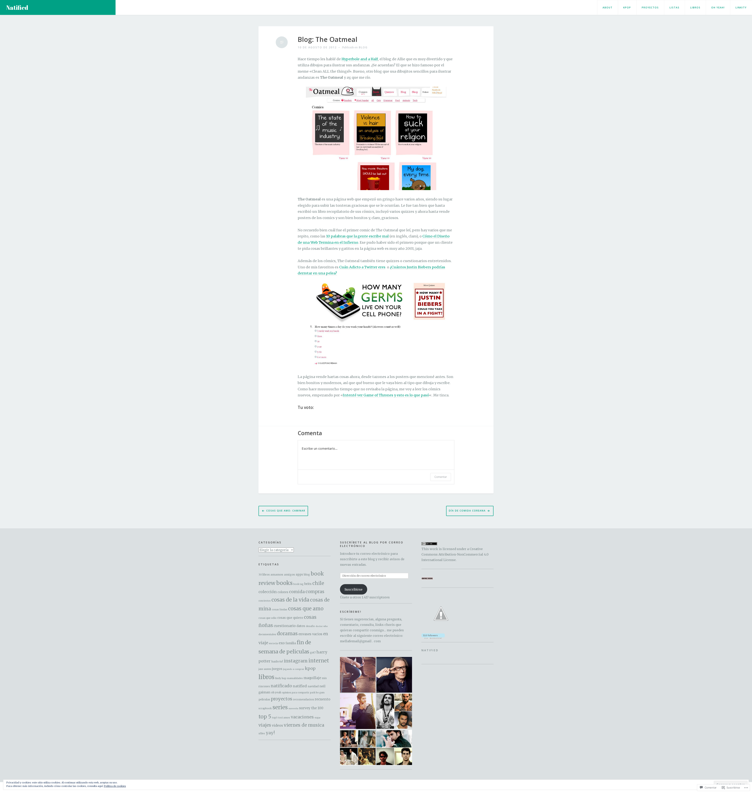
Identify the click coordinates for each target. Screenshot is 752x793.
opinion (286, 692)
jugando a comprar (293, 669)
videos (277, 725)
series (280, 707)
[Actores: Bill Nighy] (394, 675)
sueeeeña (293, 708)
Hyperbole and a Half (360, 59)
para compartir (300, 692)
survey (304, 708)
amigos (289, 574)
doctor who (322, 626)
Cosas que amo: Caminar (285, 510)
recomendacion (303, 699)
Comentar (440, 476)
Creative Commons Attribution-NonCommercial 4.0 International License (455, 554)
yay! (270, 732)
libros (695, 7)
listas (675, 7)
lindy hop (280, 678)
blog (363, 47)
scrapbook (265, 708)
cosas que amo (306, 608)
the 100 (317, 708)
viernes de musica (304, 725)
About (608, 7)
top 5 (264, 716)
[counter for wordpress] (427, 578)
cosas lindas (279, 609)
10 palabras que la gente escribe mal (357, 236)
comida (297, 591)
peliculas (264, 699)
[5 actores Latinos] (394, 747)
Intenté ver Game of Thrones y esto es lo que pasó (386, 395)
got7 (313, 652)
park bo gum (317, 692)
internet (318, 661)
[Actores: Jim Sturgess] (358, 711)
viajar (318, 717)
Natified (17, 8)
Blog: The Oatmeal (327, 39)
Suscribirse (353, 589)
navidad (313, 686)
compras (315, 591)
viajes (264, 725)
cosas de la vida (290, 600)
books (284, 582)
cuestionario (285, 626)
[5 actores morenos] (394, 711)
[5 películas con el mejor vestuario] (358, 747)
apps (299, 574)
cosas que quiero (290, 618)
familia (291, 643)
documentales (267, 634)
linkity (741, 7)
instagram (296, 661)
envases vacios (310, 634)
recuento (322, 699)
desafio (310, 626)
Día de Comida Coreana (467, 510)
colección (267, 591)
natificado (281, 685)
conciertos (264, 600)
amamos (276, 574)
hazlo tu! (277, 661)
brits (308, 584)
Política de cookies (115, 786)
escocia (273, 643)
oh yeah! (718, 7)
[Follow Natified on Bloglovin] (433, 636)
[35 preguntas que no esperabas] (358, 675)
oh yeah (276, 692)
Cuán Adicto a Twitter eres (362, 267)
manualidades (295, 678)
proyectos (650, 7)
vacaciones (302, 717)
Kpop (627, 7)
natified (300, 686)
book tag (298, 584)
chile (318, 583)
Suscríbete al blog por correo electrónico (371, 544)
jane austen (264, 669)
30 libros (264, 574)
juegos (277, 669)
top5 (274, 717)
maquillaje (312, 678)
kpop (310, 668)
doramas (287, 634)
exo (282, 643)
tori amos (284, 717)
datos (300, 626)
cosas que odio (267, 617)
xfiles (261, 733)
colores (282, 592)
